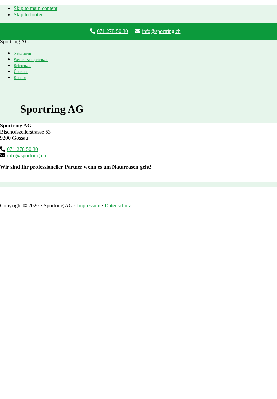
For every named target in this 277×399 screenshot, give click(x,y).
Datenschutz (118, 205)
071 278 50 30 (112, 31)
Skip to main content (35, 8)
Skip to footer (28, 14)
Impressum (88, 205)
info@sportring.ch (161, 31)
